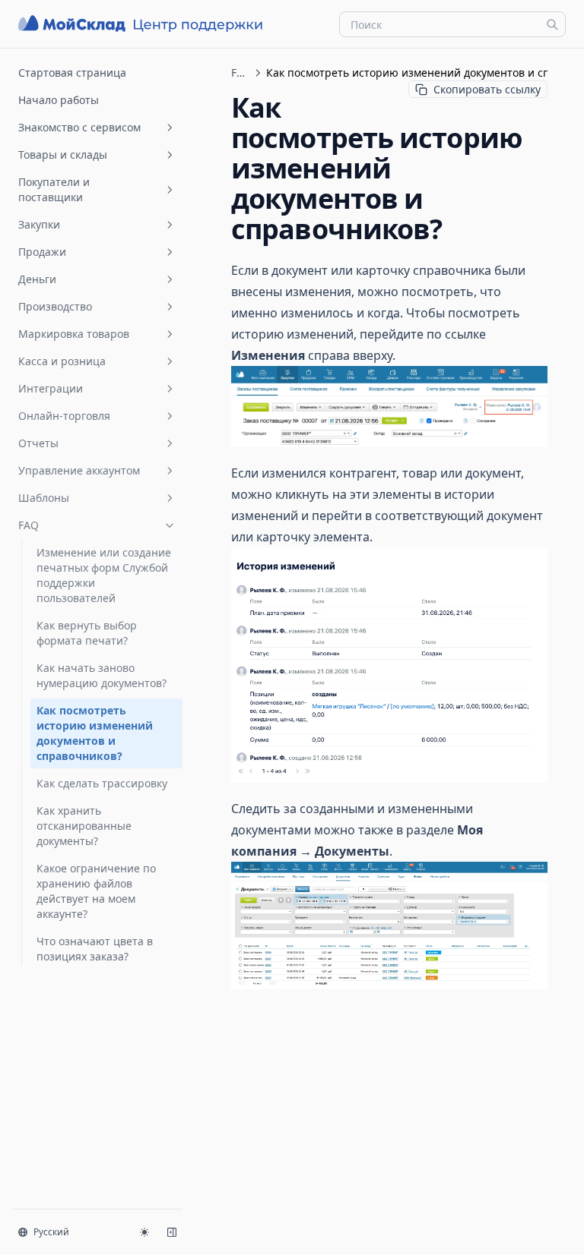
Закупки (39, 224)
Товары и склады (62, 154)
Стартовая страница (72, 72)
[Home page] (142, 23)
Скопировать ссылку (487, 89)
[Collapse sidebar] (171, 1232)
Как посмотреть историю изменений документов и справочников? (94, 733)
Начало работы (58, 100)
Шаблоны (43, 497)
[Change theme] (144, 1232)
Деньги (37, 279)
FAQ (28, 525)
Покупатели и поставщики (54, 189)
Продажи (42, 251)
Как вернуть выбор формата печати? (86, 633)
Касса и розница (62, 361)
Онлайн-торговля (64, 415)
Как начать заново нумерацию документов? (101, 675)
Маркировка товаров (73, 333)
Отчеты (38, 443)
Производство (55, 306)
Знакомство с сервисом (79, 127)
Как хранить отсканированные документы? (84, 825)
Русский (51, 1231)
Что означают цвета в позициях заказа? (94, 948)
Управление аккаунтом (79, 470)
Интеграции (50, 388)
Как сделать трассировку (101, 783)
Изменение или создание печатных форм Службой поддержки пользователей (103, 575)
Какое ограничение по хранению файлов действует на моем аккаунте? (96, 891)
